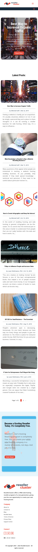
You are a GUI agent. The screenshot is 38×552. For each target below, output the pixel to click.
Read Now (19, 53)
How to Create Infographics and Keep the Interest (19, 213)
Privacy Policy (7, 519)
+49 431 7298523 (10, 538)
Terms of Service (8, 517)
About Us (6, 507)
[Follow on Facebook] (5, 533)
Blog (5, 512)
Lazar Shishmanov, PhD (15, 271)
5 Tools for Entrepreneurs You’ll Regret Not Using (19, 372)
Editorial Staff (15, 111)
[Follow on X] (8, 533)
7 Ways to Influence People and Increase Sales (19, 266)
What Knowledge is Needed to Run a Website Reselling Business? (19, 159)
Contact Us (7, 510)
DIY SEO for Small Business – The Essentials (19, 319)
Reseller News (8, 514)
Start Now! (10, 457)
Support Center (8, 522)
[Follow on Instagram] (12, 533)
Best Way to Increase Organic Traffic (19, 27)
